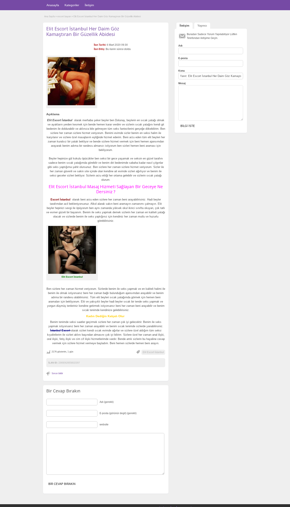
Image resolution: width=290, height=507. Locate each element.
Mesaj (182, 83)
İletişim (89, 5)
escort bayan (64, 16)
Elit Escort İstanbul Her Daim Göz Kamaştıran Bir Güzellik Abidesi (82, 31)
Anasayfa (52, 5)
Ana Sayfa (49, 16)
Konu (181, 70)
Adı (180, 45)
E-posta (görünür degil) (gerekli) (118, 413)
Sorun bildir (57, 373)
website (104, 424)
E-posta (183, 58)
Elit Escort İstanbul (153, 352)
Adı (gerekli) (107, 401)
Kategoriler (72, 5)
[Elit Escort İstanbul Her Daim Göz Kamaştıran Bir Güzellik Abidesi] (72, 81)
